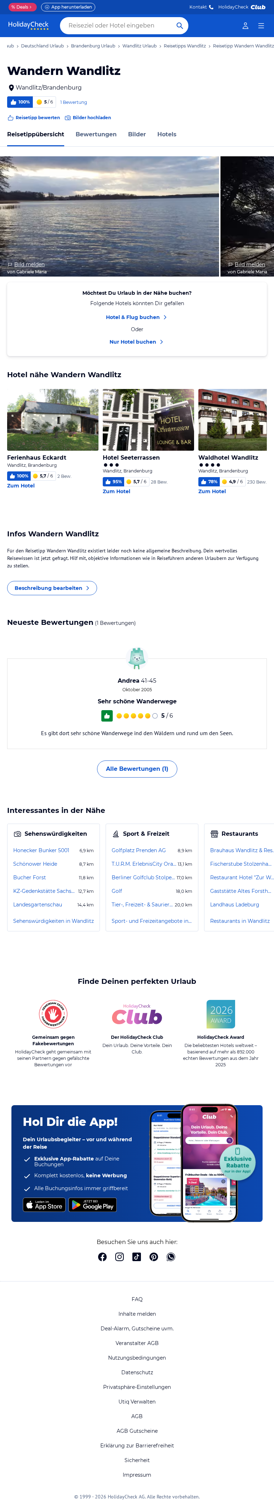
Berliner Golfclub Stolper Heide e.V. (143, 877)
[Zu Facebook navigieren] (102, 1257)
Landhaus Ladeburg (234, 904)
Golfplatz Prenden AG (139, 850)
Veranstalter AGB (137, 1343)
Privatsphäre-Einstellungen (137, 1387)
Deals (19, 7)
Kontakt (198, 7)
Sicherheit (137, 1460)
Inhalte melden (137, 1314)
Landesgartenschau (37, 904)
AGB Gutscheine (137, 1431)
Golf (117, 891)
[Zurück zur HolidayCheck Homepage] (29, 25)
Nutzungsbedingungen (137, 1358)
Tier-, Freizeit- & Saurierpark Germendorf (142, 904)
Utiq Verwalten (137, 1402)
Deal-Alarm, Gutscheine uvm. (137, 1328)
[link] (245, 26)
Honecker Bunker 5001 (41, 850)
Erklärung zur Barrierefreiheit (137, 1445)
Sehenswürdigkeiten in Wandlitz (53, 921)
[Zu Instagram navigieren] (119, 1257)
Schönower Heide (35, 864)
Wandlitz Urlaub (139, 46)
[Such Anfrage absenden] (179, 25)
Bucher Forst (29, 877)
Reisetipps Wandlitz (185, 46)
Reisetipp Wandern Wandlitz (243, 46)
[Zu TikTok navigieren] (136, 1257)
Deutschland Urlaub (42, 46)
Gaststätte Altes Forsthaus (241, 891)
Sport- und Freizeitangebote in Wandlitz (152, 921)
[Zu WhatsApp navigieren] (171, 1257)
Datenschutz (137, 1372)
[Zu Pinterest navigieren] (153, 1257)
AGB (137, 1416)
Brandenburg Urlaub (93, 46)
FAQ (137, 1299)
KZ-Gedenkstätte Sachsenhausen (45, 891)
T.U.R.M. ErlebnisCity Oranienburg (144, 864)
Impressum (137, 1475)
